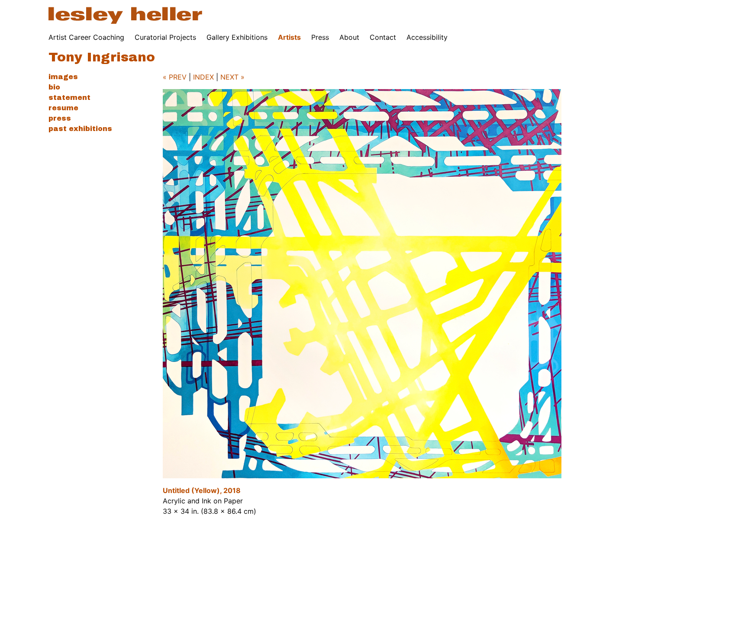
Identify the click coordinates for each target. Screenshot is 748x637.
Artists (289, 37)
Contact (383, 37)
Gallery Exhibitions (237, 37)
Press (320, 37)
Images (63, 76)
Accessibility (427, 37)
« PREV (175, 77)
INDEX (203, 77)
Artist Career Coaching (86, 37)
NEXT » (232, 77)
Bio (54, 87)
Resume (63, 108)
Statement (69, 97)
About (349, 37)
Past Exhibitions (80, 128)
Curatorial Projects (165, 37)
